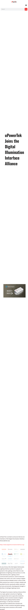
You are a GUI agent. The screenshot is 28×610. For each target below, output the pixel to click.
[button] (26, 5)
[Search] (26, 9)
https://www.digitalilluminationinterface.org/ (12, 544)
